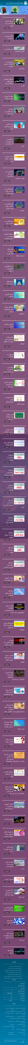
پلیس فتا (23, 1026)
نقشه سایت (22, 983)
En (4, 4)
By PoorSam (22, 1041)
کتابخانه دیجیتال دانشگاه (9, 1016)
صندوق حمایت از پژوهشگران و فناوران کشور (20, 1022)
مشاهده (7, 28)
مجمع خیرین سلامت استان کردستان (20, 1030)
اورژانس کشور (11, 1018)
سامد (13, 1029)
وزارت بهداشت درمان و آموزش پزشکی (20, 1014)
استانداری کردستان (11, 1021)
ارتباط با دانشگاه (11, 1034)
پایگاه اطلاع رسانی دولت (10, 1011)
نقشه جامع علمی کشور (21, 1024)
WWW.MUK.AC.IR (8, 1042)
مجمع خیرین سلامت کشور (9, 1013)
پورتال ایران (12, 1024)
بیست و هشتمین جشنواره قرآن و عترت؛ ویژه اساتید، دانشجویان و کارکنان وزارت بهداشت (14, 973)
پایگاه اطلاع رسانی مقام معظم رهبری (20, 1009)
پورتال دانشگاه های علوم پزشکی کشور (8, 1027)
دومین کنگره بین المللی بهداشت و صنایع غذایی (12, 970)
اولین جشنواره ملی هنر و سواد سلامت (14, 968)
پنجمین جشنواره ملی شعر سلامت (14, 966)
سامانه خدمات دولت (21, 1032)
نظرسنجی (23, 1034)
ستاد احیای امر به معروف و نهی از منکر (19, 1019)
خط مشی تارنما (21, 986)
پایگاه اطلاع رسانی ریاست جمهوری (9, 1009)
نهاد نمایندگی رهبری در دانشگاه (20, 1011)
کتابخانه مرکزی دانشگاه (21, 1016)
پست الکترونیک (11, 1032)
